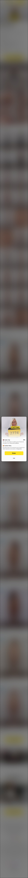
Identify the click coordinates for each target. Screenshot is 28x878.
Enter (14, 453)
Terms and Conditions (14, 443)
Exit (14, 458)
